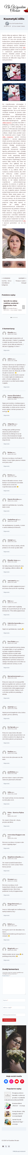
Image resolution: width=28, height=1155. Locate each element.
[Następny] (23, 307)
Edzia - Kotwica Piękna (16, 812)
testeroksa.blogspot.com (16, 835)
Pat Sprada (11, 727)
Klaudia (10, 332)
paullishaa (11, 772)
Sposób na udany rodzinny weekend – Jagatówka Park (11, 303)
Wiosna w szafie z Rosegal (21, 281)
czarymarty (12, 580)
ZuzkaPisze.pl (12, 519)
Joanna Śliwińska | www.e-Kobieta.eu (14, 396)
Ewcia (10, 475)
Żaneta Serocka (13, 499)
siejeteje (11, 707)
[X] (6, 1146)
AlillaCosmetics (7, 122)
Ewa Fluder (12, 641)
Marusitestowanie (14, 676)
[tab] (12, 317)
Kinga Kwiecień (13, 904)
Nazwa (5, 1000)
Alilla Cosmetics (7, 137)
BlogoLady (11, 948)
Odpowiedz (6, 350)
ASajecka (11, 424)
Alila (24, 47)
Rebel (10, 924)
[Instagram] (9, 1146)
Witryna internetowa (9, 1015)
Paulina (10, 751)
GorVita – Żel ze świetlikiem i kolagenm (6, 282)
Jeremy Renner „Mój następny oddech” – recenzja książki (18, 1114)
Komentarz (6, 975)
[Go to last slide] (4, 307)
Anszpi (10, 540)
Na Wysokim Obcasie (18, 23)
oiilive (10, 359)
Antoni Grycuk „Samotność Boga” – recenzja (18, 1122)
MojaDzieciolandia (14, 857)
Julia (9, 792)
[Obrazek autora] (7, 23)
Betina (10, 452)
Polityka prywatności (19, 1151)
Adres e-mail (7, 1007)
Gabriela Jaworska (14, 623)
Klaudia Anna (12, 560)
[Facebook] (3, 1146)
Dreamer (11, 879)
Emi (9, 601)
